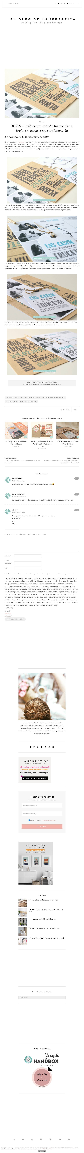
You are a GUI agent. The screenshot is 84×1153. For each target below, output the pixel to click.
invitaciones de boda (32, 398)
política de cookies (47, 1148)
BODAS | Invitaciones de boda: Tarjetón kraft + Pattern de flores (42, 444)
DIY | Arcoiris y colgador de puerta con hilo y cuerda (46, 938)
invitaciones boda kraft (14, 398)
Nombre (7, 556)
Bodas (42, 121)
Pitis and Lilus (18, 494)
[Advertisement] (42, 46)
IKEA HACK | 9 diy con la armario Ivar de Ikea (43, 928)
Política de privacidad (49, 820)
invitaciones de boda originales (53, 398)
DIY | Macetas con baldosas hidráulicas (42, 919)
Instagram (21, 142)
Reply (76, 478)
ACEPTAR (42, 1151)
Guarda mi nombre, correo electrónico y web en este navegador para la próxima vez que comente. (41, 574)
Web (6, 568)
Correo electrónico (8, 562)
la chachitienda (11, 401)
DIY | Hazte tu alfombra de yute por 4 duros (43, 900)
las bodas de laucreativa (28, 401)
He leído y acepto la (9, 612)
